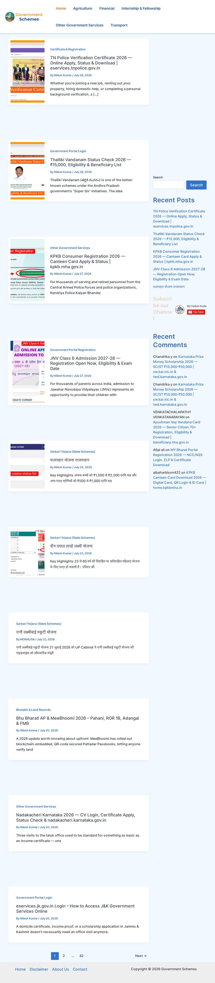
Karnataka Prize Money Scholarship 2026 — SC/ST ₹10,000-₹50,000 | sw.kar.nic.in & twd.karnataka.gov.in (178, 366)
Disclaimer (39, 969)
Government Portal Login (68, 151)
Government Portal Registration (73, 350)
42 (81, 956)
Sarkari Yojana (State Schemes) (72, 451)
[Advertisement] (76, 122)
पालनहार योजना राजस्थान (69, 460)
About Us (60, 969)
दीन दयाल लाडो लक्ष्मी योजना (71, 546)
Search (158, 177)
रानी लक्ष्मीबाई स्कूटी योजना (36, 632)
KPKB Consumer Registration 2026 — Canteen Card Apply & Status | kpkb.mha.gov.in (87, 261)
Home (20, 969)
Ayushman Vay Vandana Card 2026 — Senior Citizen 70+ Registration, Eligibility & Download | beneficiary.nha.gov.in (176, 432)
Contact (80, 969)
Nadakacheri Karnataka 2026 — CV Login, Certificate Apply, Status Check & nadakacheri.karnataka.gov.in (75, 817)
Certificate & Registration (68, 49)
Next (141, 956)
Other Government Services (70, 248)
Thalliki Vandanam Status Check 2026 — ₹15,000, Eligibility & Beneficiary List (90, 162)
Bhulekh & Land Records (33, 709)
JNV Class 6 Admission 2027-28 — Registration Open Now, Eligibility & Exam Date (91, 363)
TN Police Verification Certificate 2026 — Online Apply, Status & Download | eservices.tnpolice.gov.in (91, 63)
